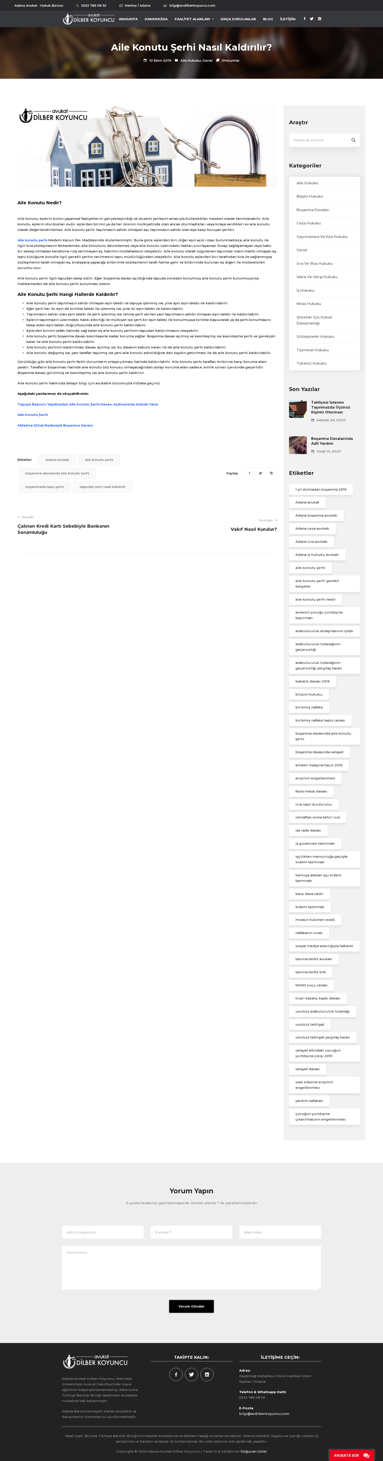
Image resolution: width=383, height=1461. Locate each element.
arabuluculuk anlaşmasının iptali (324, 631)
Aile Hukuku (190, 60)
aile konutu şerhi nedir (315, 599)
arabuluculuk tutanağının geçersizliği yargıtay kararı (318, 665)
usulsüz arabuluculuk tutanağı (322, 1011)
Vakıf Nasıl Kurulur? (254, 525)
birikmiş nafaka (309, 707)
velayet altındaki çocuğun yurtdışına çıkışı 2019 (318, 1053)
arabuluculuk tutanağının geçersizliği (317, 647)
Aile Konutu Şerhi (33, 415)
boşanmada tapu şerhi (44, 487)
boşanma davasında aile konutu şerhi (57, 473)
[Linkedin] (319, 19)
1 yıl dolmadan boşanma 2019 (320, 489)
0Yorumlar (231, 60)
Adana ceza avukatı (312, 528)
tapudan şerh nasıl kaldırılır (103, 487)
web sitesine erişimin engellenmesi (314, 1085)
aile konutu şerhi (99, 460)
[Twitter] (311, 19)
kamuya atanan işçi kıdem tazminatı (318, 878)
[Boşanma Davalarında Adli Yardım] (298, 439)
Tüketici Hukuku (311, 363)
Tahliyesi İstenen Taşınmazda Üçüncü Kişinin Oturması (330, 407)
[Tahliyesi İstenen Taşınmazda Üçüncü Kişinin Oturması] (298, 403)
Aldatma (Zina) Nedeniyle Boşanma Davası (55, 425)
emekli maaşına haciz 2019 (318, 765)
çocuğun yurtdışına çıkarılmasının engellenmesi (320, 1116)
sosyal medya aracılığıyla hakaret (324, 946)
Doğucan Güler (253, 1451)
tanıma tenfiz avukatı (313, 959)
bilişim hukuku (308, 694)
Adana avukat (57, 460)
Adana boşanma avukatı (316, 515)
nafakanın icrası (309, 933)
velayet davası (307, 1069)
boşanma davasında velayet (319, 752)
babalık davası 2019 (312, 681)
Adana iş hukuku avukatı (317, 555)
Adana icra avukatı (311, 541)
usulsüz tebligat (309, 1024)
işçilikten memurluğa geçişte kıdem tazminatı (321, 859)
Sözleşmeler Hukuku (315, 336)
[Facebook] (304, 19)
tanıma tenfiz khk (310, 972)
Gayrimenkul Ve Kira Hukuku (322, 237)
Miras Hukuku (309, 304)
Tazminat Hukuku (313, 350)
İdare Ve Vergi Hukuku (317, 277)
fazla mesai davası (311, 791)
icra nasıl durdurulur (313, 804)
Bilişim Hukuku (310, 196)
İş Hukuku (305, 290)
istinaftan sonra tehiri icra (317, 817)
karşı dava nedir (309, 894)
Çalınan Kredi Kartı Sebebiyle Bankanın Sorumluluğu (63, 525)
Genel (207, 60)
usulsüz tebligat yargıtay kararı (322, 1037)
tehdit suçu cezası (311, 985)
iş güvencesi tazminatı (315, 843)
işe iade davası (308, 830)
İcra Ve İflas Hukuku (315, 264)
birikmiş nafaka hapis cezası (320, 720)
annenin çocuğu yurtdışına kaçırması (318, 615)
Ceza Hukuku (309, 223)
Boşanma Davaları (313, 210)
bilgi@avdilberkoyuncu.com (264, 1414)
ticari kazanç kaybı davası (317, 998)
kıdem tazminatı (309, 907)
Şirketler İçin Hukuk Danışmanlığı (314, 320)
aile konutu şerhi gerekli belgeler (317, 583)
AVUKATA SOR (346, 1455)
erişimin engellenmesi (315, 778)
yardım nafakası (309, 1101)
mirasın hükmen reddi (315, 920)
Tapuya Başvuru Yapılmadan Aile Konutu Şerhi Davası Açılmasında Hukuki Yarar (88, 404)
